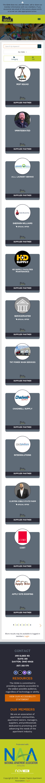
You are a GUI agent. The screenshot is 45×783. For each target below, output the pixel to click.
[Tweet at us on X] (20, 673)
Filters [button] (21, 52)
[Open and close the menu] (28, 19)
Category (14, 59)
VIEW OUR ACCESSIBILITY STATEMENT (22, 698)
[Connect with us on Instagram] (25, 673)
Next (40, 625)
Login (26, 636)
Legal (27, 780)
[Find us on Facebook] (16, 673)
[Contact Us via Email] (29, 673)
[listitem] (22, 87)
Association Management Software (22, 773)
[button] (39, 46)
